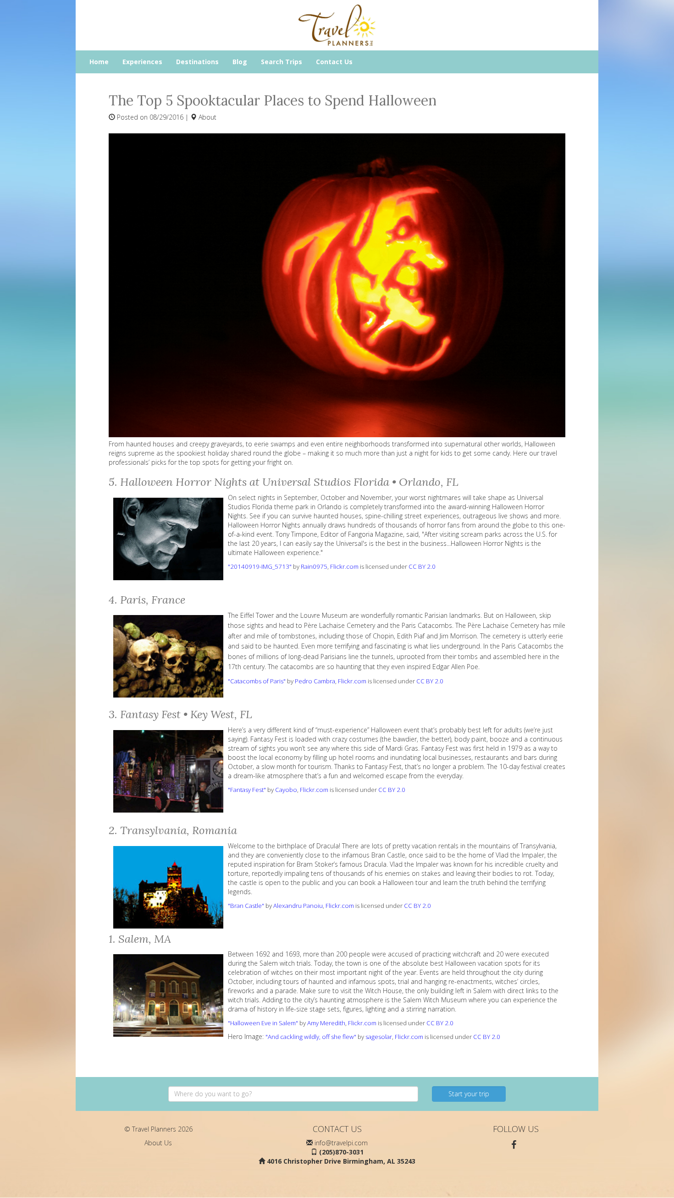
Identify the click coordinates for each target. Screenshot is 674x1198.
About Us (158, 1142)
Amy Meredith (326, 1023)
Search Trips (281, 61)
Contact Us (334, 61)
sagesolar (378, 1037)
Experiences (142, 61)
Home (99, 61)
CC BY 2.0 (422, 566)
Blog (239, 61)
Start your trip (468, 1093)
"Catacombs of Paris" (257, 681)
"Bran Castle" (246, 905)
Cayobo (286, 790)
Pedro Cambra (315, 681)
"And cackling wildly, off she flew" (310, 1037)
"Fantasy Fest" (247, 790)
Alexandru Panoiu (298, 905)
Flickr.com (344, 566)
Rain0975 (314, 566)
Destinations (197, 61)
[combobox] (293, 1094)
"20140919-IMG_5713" (260, 566)
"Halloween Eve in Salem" (263, 1023)
